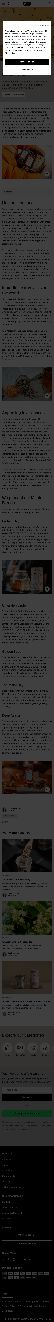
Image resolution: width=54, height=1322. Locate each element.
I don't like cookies (43, 25)
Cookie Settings (27, 69)
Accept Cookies (27, 61)
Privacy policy (10, 53)
